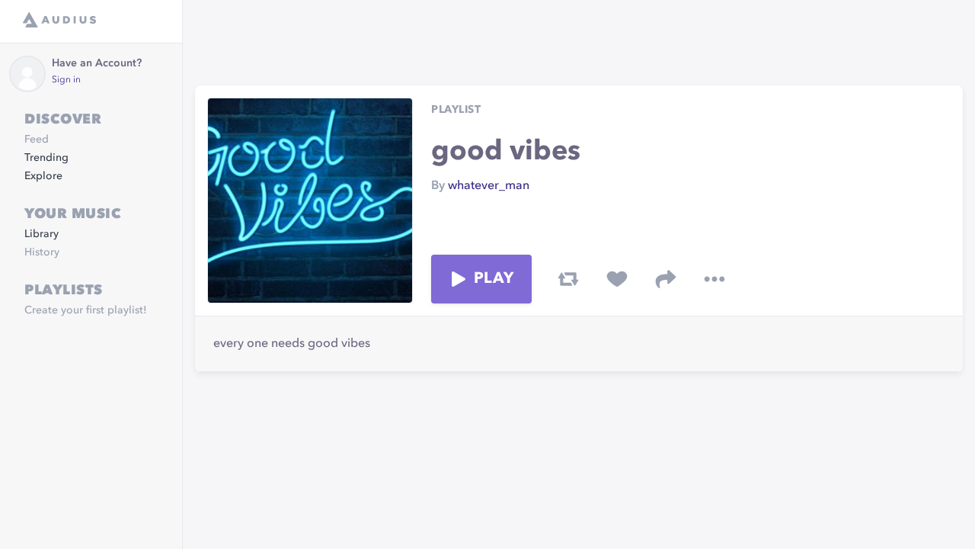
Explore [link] (43, 176)
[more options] (714, 279)
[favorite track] (617, 279)
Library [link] (41, 234)
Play (493, 279)
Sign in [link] (66, 80)
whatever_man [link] (488, 186)
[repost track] (568, 279)
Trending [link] (46, 157)
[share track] (666, 279)
